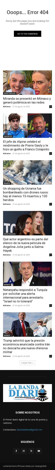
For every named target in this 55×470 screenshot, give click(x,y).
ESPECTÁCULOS (9, 93)
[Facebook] (16, 451)
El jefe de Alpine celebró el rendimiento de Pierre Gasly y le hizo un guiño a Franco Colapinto (26, 145)
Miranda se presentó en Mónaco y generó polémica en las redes (27, 100)
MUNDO (7, 183)
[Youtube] (39, 451)
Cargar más (26, 362)
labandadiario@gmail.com (29, 429)
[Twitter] (31, 451)
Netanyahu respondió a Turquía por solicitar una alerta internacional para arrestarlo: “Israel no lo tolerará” (25, 295)
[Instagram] (24, 451)
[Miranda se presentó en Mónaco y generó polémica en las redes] (27, 82)
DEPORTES (8, 136)
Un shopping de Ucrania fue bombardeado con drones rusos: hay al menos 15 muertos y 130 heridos (25, 194)
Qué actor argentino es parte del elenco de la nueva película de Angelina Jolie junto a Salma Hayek (25, 244)
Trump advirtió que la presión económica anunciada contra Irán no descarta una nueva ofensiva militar (26, 346)
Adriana (7, 106)
